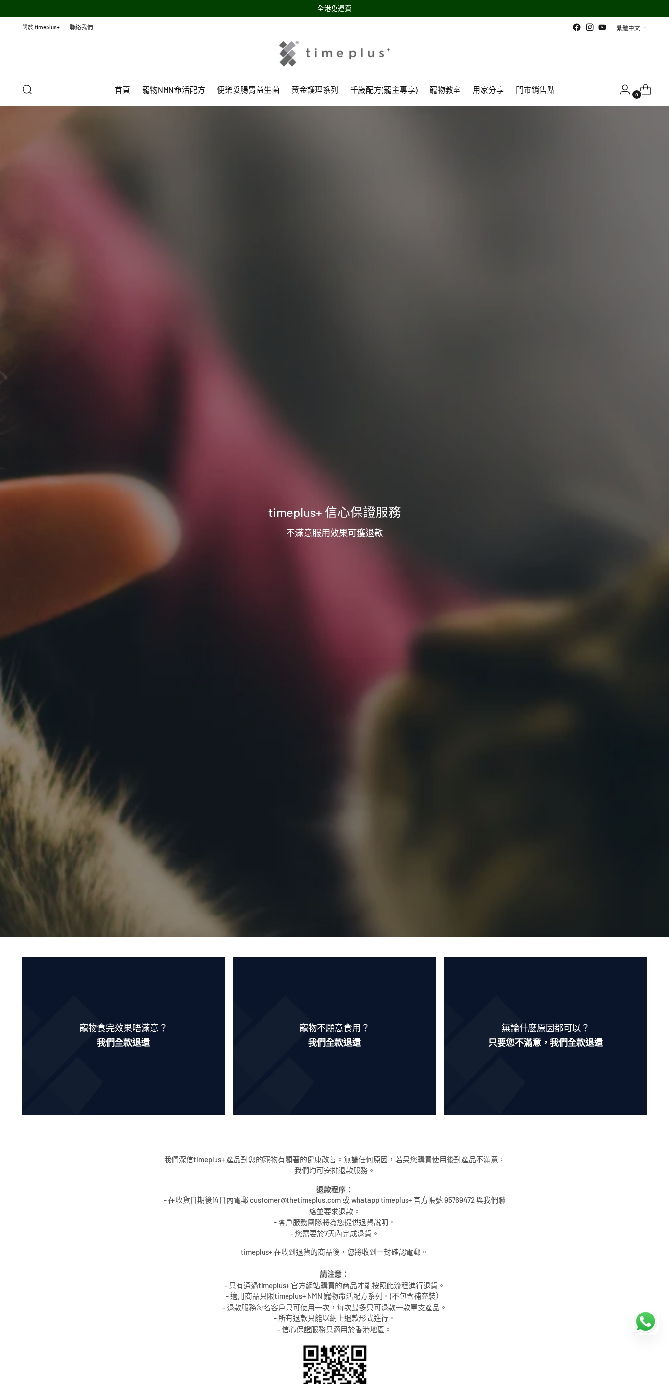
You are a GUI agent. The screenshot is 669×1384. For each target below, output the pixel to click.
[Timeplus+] (334, 53)
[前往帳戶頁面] (621, 89)
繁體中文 (628, 27)
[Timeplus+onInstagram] (589, 27)
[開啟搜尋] (27, 89)
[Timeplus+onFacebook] (577, 27)
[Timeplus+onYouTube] (602, 27)
